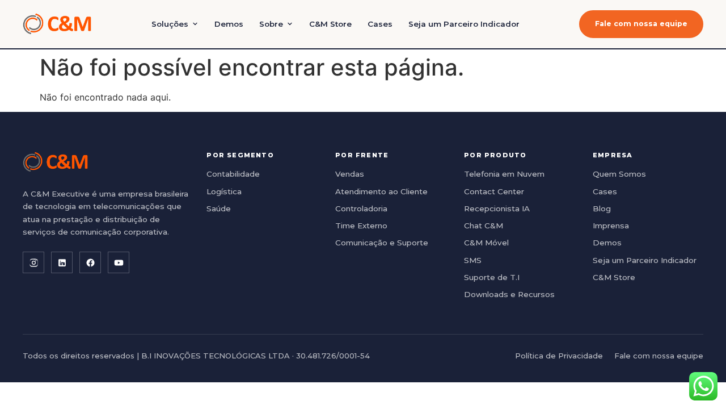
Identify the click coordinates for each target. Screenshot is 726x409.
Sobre (271, 23)
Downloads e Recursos (509, 294)
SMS (473, 260)
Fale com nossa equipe (641, 23)
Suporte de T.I (492, 277)
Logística (224, 191)
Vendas (349, 173)
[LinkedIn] (62, 262)
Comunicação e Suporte (381, 242)
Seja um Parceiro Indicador (464, 23)
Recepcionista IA (497, 208)
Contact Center (494, 191)
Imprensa (611, 225)
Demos (228, 23)
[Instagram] (33, 262)
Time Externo (361, 225)
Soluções (169, 23)
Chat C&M (483, 225)
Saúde (218, 208)
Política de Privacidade (559, 355)
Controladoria (361, 208)
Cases (380, 23)
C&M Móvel (486, 242)
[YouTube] (118, 262)
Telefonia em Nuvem (504, 173)
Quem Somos (619, 173)
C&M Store (330, 23)
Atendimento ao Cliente (381, 191)
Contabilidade (233, 173)
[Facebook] (90, 262)
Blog (602, 208)
